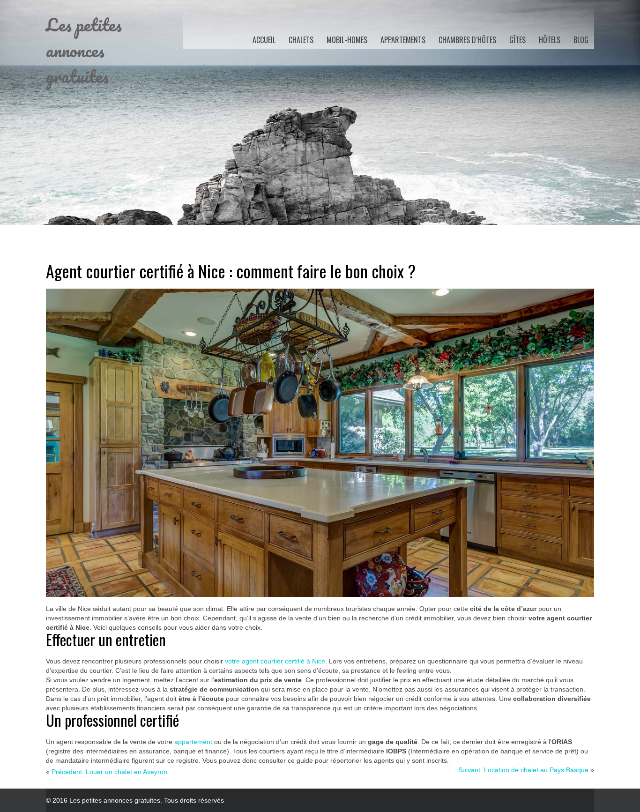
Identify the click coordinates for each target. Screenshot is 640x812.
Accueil (264, 39)
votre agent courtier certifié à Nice (275, 661)
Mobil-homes (347, 39)
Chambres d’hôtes (467, 39)
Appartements (402, 39)
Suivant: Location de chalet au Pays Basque (523, 770)
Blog (580, 39)
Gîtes (517, 39)
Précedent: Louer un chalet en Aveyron (109, 771)
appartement (194, 741)
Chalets (301, 39)
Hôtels (549, 39)
